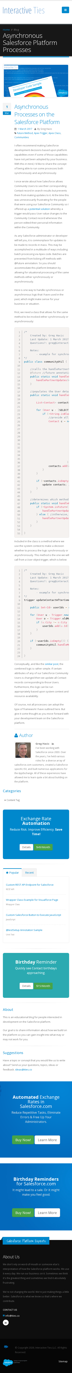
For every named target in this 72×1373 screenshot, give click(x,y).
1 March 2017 (25, 128)
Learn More (47, 1140)
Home (6, 29)
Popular (13, 872)
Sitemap (63, 1361)
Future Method (25, 133)
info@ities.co (12, 1315)
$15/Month (43, 986)
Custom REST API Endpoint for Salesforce (30, 884)
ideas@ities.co (23, 1069)
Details (26, 847)
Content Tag (13, 800)
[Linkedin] (6, 1322)
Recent (29, 872)
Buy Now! (23, 1140)
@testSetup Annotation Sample (24, 930)
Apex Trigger (40, 133)
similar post (51, 664)
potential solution (40, 209)
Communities (21, 137)
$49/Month (43, 847)
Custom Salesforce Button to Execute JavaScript (33, 915)
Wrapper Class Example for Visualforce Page (32, 900)
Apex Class (55, 133)
